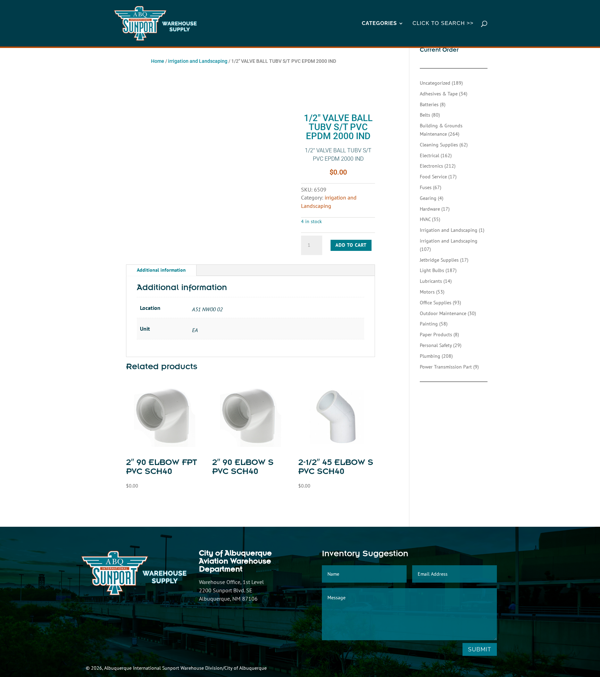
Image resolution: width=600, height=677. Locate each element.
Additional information (161, 270)
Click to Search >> (443, 23)
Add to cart (351, 245)
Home (157, 61)
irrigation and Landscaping (197, 61)
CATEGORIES (379, 23)
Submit (479, 649)
